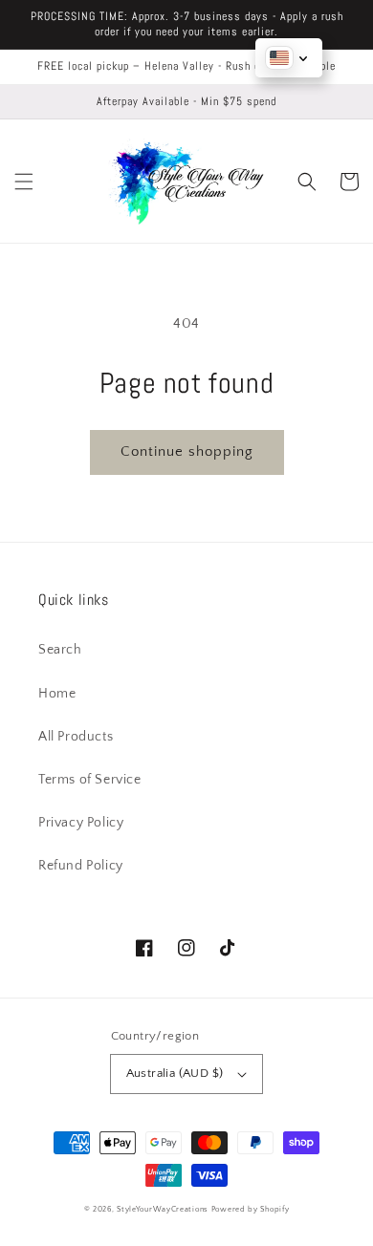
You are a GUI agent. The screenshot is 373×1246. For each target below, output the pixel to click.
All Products (75, 736)
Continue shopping (187, 451)
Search (60, 649)
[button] (24, 182)
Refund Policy (80, 865)
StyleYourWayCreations (162, 1209)
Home (57, 693)
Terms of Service (90, 779)
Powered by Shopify (250, 1209)
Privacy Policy (80, 822)
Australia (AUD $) (175, 1073)
